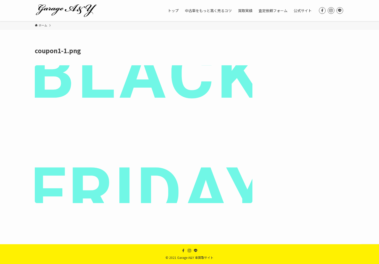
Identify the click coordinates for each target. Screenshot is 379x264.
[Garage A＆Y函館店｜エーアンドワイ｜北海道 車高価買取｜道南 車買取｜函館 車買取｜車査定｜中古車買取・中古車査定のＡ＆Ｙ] (66, 10)
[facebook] (322, 10)
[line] (339, 10)
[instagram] (331, 10)
